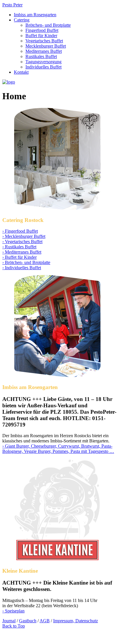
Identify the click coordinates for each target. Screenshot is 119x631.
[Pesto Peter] (8, 81)
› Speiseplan (13, 610)
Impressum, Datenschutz (75, 620)
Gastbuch (27, 620)
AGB (45, 620)
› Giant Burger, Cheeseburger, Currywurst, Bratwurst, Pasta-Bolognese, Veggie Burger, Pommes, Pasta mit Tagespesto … (58, 449)
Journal (9, 620)
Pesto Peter (12, 4)
